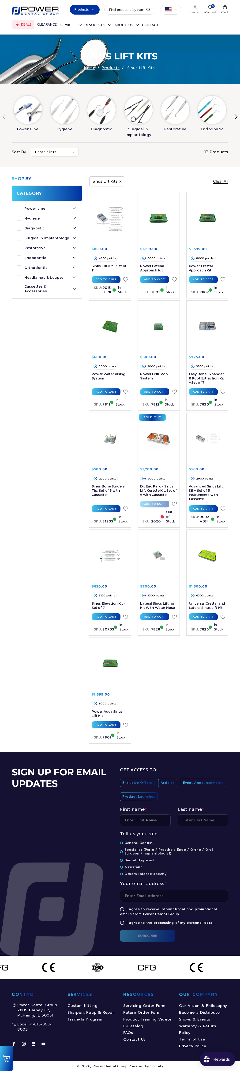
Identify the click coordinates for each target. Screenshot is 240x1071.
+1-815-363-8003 (34, 1026)
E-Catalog (133, 1026)
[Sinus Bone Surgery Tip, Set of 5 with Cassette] (110, 439)
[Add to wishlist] (125, 279)
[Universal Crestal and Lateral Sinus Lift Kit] (207, 556)
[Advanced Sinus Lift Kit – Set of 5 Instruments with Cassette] (207, 439)
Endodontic (212, 129)
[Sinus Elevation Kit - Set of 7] (110, 556)
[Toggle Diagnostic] (74, 228)
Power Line (28, 129)
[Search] (148, 9)
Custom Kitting (83, 1006)
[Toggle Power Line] (74, 208)
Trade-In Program (85, 1019)
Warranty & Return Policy (197, 1029)
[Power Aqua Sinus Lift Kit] (110, 664)
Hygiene (64, 129)
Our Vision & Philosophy (203, 1006)
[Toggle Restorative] (74, 248)
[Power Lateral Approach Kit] (158, 218)
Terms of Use (192, 1039)
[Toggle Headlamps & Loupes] (74, 278)
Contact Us (134, 1039)
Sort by (19, 152)
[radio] (137, 784)
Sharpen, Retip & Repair (91, 1012)
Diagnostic (101, 129)
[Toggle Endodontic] (74, 258)
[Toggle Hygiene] (74, 218)
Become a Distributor (200, 1012)
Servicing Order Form (144, 1006)
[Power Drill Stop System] (158, 327)
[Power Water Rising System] (110, 327)
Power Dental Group (110, 1066)
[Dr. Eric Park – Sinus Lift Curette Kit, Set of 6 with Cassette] (158, 439)
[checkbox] (174, 791)
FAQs (128, 1033)
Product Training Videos (147, 1019)
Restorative (175, 129)
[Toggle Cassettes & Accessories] (74, 289)
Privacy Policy (192, 1046)
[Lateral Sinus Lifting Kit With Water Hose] (158, 556)
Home (89, 68)
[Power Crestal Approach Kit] (207, 218)
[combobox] (129, 10)
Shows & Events (194, 1019)
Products (82, 9)
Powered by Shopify (146, 1066)
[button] (71, 25)
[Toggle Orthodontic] (74, 268)
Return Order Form (141, 1012)
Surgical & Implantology (138, 132)
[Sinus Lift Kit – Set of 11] (110, 218)
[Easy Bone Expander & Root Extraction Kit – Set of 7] (207, 327)
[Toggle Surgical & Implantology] (74, 238)
